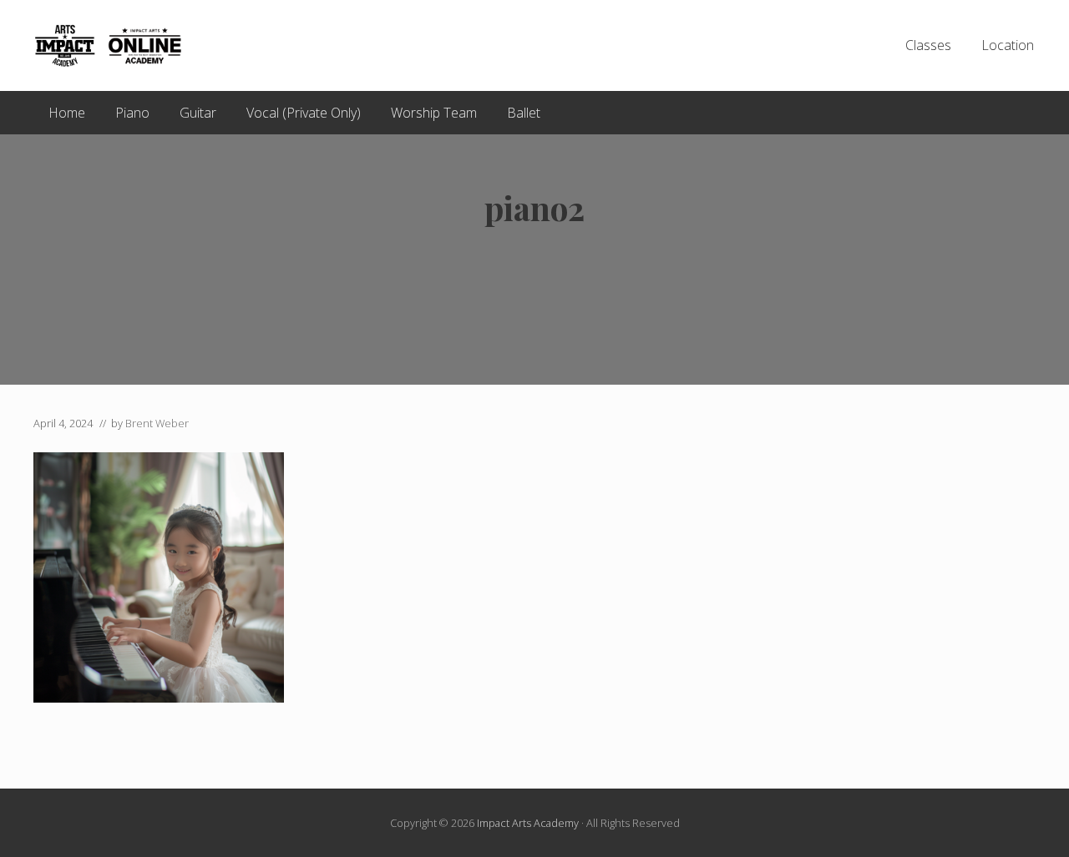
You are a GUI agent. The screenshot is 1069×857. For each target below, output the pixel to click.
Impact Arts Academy (528, 822)
